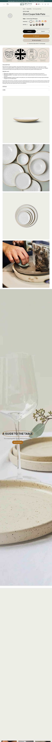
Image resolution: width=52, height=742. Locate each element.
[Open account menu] (45, 4)
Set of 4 (43, 31)
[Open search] (42, 4)
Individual (29, 31)
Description (6, 64)
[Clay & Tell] (8, 4)
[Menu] (4, 4)
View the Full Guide (18, 442)
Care (4, 90)
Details (5, 86)
